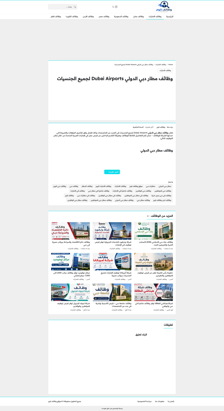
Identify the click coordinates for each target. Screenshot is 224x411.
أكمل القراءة (113, 172)
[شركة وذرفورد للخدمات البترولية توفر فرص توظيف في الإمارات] (112, 236)
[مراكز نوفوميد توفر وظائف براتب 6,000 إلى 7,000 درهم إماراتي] (70, 267)
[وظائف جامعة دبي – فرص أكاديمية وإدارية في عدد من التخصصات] (112, 297)
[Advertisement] (112, 38)
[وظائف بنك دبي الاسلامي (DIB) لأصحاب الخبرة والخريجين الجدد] (153, 236)
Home (170, 64)
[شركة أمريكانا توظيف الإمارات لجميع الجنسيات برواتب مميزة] (112, 267)
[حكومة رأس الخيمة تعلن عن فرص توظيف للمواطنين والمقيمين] (153, 267)
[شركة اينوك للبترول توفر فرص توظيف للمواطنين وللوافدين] (70, 297)
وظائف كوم (161, 127)
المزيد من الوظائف (162, 215)
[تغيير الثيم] (115, 6)
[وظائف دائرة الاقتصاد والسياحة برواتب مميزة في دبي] (70, 236)
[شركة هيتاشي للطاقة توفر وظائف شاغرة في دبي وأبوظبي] (153, 297)
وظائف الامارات (161, 64)
